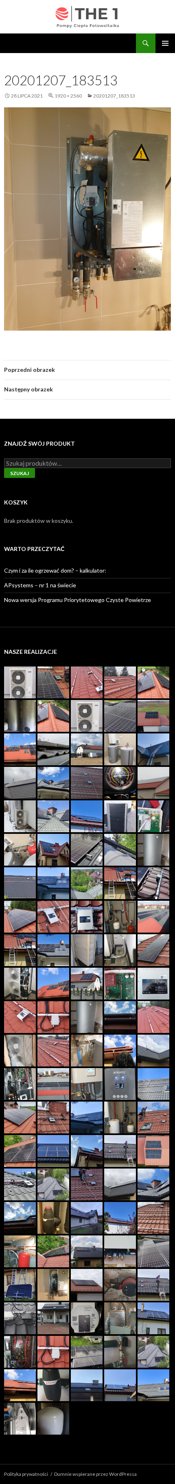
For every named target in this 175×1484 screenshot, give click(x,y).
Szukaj (19, 473)
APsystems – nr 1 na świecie (40, 585)
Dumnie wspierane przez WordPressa (95, 1474)
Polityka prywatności (26, 1474)
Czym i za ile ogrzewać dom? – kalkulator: (55, 570)
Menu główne (165, 43)
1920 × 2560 (68, 96)
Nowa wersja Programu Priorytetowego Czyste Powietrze (77, 599)
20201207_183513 (114, 96)
